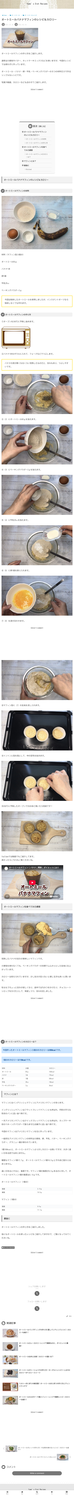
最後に (26, 165)
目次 (35, 126)
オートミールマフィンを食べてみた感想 (35, 148)
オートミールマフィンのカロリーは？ (37, 155)
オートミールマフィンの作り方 (37, 143)
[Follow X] (37, 1308)
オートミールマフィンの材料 (36, 139)
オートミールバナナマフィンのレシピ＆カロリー (35, 133)
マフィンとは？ (30, 161)
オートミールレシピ (9, 1247)
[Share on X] (37, 1293)
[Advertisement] (37, 104)
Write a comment (37, 1473)
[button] (68, 745)
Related (29, 169)
